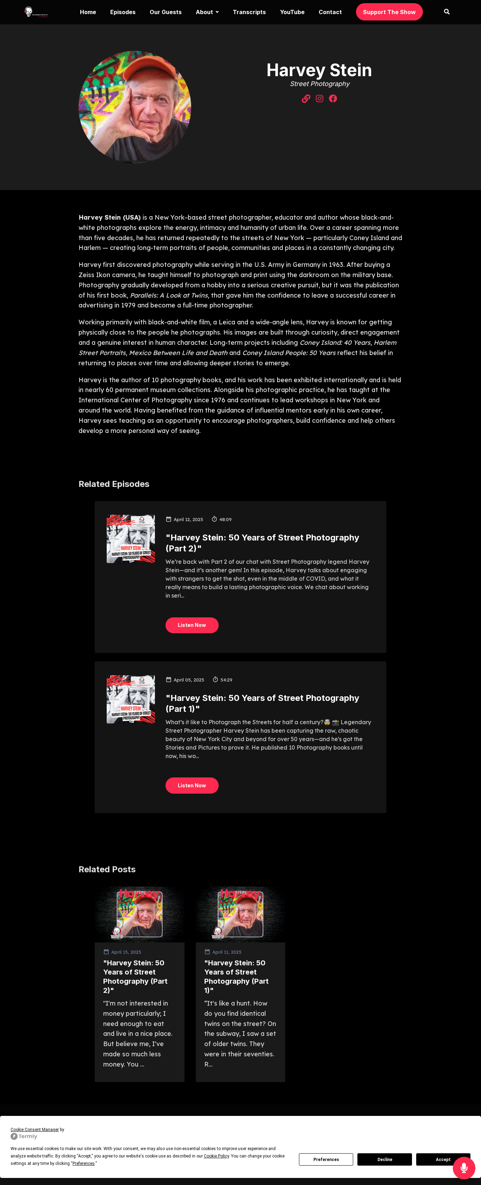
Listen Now (192, 625)
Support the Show (389, 12)
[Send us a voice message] (464, 1168)
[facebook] (333, 99)
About (204, 12)
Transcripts (249, 12)
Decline (384, 1159)
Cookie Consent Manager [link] (35, 1129)
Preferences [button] (84, 1163)
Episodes (123, 12)
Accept (443, 1159)
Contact (330, 12)
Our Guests (166, 12)
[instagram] (319, 99)
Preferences (326, 1159)
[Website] (306, 99)
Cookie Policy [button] (216, 1156)
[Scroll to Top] (464, 1140)
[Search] (443, 12)
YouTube (292, 12)
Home (88, 12)
